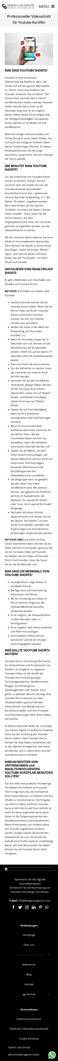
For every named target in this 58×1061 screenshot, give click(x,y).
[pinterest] (40, 907)
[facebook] (13, 907)
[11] (18, 5)
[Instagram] (27, 907)
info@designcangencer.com (34, 900)
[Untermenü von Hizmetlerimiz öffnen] (48, 955)
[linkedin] (34, 907)
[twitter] (20, 907)
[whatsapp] (46, 907)
